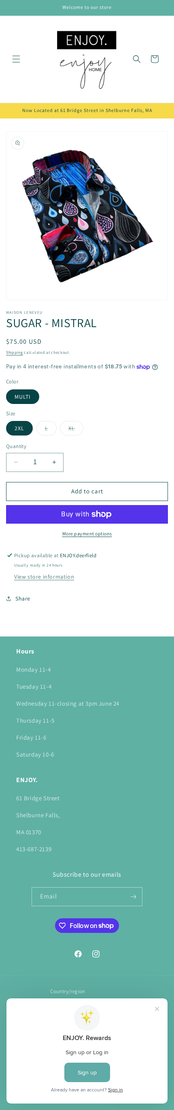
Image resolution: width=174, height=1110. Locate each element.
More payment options (87, 534)
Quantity (16, 446)
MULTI (23, 396)
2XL (19, 428)
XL (75, 430)
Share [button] (22, 598)
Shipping (14, 352)
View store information (44, 576)
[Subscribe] (133, 896)
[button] (16, 59)
